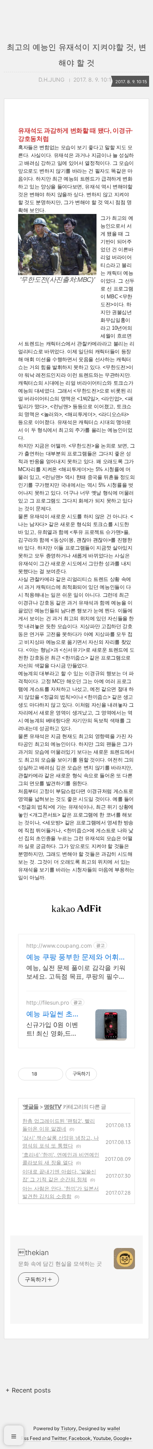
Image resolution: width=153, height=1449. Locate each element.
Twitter (58, 1438)
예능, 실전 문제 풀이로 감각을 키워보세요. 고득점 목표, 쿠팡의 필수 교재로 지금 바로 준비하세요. (76, 972)
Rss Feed (31, 1438)
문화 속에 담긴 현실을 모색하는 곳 (60, 1263)
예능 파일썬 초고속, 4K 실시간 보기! (53, 1014)
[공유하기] (44, 1074)
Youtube (102, 1438)
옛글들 (30, 1106)
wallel (113, 1428)
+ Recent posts (28, 1390)
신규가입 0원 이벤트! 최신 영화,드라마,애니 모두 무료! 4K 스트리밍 (52, 1029)
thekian (33, 1252)
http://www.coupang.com (59, 945)
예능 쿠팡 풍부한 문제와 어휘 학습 (72, 957)
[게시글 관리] (54, 1074)
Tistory (68, 1428)
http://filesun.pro (47, 1002)
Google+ (122, 1438)
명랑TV (52, 1106)
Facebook (80, 1438)
